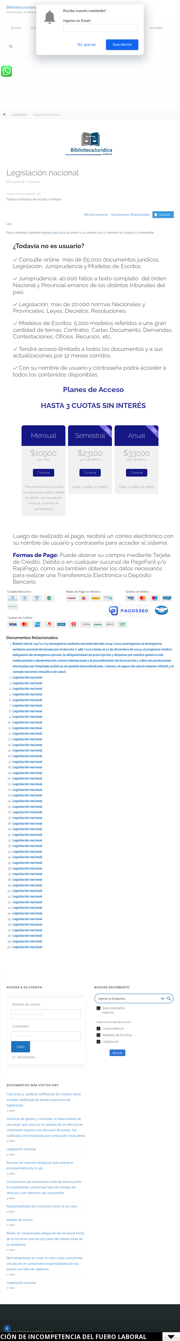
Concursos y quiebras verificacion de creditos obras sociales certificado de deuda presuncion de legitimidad (44, 1099)
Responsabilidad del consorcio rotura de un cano (42, 1206)
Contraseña (21, 1026)
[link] (10, 46)
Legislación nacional (27, 677)
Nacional (34, 182)
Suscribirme (122, 44)
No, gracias (86, 44)
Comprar (43, 472)
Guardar (164, 214)
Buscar (117, 1053)
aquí (55, 232)
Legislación (19, 114)
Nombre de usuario (27, 1004)
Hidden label (98, 1008)
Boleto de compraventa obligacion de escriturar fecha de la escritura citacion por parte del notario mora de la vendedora (45, 1238)
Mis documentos (96, 214)
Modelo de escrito (19, 1220)
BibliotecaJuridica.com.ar (27, 7)
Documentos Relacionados (129, 214)
